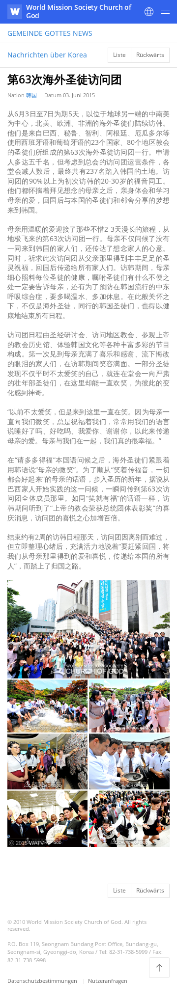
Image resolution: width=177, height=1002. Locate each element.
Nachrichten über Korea (47, 54)
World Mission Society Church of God (78, 11)
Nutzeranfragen (107, 980)
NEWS (49, 33)
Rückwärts (150, 55)
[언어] (149, 12)
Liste (119, 55)
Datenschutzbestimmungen (43, 980)
